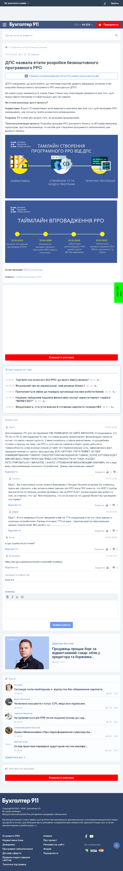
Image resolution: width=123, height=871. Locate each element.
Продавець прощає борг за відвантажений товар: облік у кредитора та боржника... (76, 653)
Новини (47, 835)
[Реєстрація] (105, 3)
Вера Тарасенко (22, 699)
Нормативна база (12, 840)
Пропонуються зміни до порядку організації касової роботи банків (60, 391)
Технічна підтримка (14, 864)
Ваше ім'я (9, 580)
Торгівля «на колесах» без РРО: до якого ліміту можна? (52, 379)
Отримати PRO (11, 835)
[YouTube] (91, 836)
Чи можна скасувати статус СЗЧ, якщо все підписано (49, 703)
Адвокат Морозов (23, 713)
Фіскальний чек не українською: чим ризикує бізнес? (51, 385)
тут (35, 825)
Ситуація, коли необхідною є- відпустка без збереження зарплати (58, 689)
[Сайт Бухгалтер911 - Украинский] (20, 800)
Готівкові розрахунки (25, 277)
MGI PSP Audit (21, 742)
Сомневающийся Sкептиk (27, 728)
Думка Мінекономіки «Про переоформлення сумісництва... (53, 732)
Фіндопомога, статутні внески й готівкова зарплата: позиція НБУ (59, 406)
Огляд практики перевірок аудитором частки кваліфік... (50, 746)
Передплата (111, 24)
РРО (39, 277)
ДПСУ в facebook (24, 269)
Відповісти (11, 472)
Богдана (18, 685)
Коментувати (61, 625)
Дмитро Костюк (63, 643)
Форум (47, 848)
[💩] (22, 597)
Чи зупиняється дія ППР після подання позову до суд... (50, 717)
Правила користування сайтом (16, 858)
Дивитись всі (14, 757)
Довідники (8, 844)
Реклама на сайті (53, 844)
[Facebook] (86, 836)
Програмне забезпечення (17, 848)
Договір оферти (11, 853)
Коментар (10, 592)
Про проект (50, 840)
